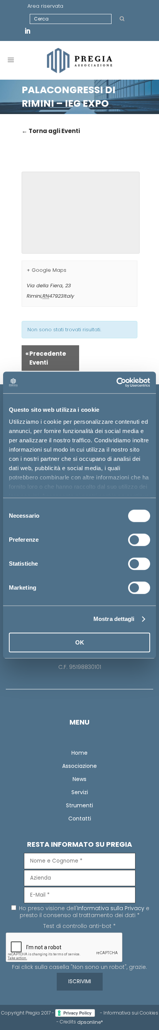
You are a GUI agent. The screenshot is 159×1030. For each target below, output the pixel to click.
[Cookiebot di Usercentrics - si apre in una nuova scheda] (116, 382)
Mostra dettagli (114, 619)
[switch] (139, 540)
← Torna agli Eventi (51, 131)
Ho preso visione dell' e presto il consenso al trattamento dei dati (83, 911)
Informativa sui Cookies (130, 1013)
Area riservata (45, 6)
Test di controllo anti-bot (79, 926)
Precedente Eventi (45, 358)
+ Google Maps (46, 270)
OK (79, 642)
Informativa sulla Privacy (110, 908)
